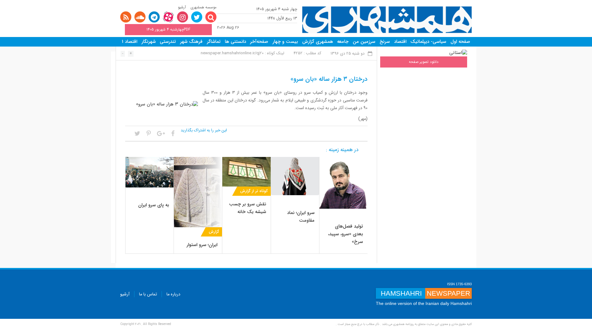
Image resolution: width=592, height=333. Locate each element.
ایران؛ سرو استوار (202, 245)
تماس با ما (148, 294)
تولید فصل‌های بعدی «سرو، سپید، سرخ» (345, 234)
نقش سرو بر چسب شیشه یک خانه (247, 208)
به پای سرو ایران (153, 205)
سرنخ (385, 41)
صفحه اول (460, 41)
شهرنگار (149, 41)
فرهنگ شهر (191, 41)
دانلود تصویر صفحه (423, 62)
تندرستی (168, 41)
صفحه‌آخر (259, 41)
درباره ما (173, 294)
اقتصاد (400, 41)
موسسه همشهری (203, 7)
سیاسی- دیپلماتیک (428, 41)
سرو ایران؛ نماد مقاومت (300, 216)
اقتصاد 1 (129, 41)
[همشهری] (387, 19)
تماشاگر (213, 41)
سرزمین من (364, 41)
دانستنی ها (235, 41)
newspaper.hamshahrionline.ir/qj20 (232, 53)
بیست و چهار (285, 41)
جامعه (342, 41)
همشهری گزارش (317, 41)
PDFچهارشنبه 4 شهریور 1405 (168, 29)
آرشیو (182, 7)
